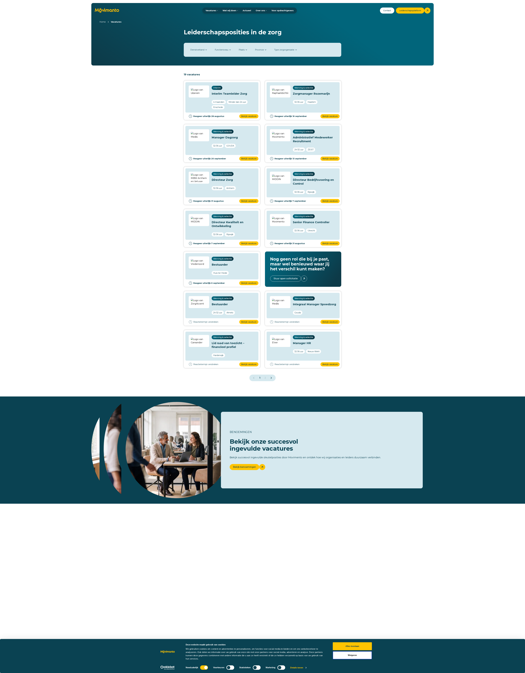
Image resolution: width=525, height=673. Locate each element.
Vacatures (211, 10)
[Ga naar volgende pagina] (271, 378)
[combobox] (198, 49)
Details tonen (296, 667)
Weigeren (352, 655)
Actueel (247, 10)
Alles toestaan (352, 646)
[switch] (230, 667)
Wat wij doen (229, 10)
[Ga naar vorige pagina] (254, 378)
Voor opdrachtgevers (283, 10)
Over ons (260, 10)
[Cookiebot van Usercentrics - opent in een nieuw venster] (168, 668)
